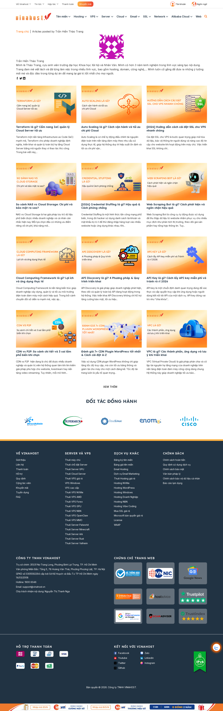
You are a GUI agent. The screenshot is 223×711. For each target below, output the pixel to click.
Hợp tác (52, 4)
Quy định (21, 478)
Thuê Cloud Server (75, 473)
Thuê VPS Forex (74, 501)
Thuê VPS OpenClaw (76, 515)
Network (159, 16)
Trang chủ (22, 31)
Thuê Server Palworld (77, 524)
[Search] (205, 16)
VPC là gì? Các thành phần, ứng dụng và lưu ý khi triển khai (176, 353)
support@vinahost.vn (34, 586)
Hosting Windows (123, 492)
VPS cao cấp (72, 487)
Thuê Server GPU (74, 469)
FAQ (18, 497)
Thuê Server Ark (74, 534)
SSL (145, 16)
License (118, 520)
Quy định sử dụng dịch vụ (177, 464)
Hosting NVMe (121, 483)
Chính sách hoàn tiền (174, 460)
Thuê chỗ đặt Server (76, 464)
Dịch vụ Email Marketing (126, 473)
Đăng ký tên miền (123, 460)
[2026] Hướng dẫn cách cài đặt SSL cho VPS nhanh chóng (176, 128)
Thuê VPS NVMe (74, 492)
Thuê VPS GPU (73, 506)
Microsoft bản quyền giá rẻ (128, 515)
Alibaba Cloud (180, 16)
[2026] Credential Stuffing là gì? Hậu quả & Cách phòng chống (110, 206)
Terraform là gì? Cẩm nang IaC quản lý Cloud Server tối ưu (43, 128)
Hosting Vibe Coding (125, 506)
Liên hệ (20, 464)
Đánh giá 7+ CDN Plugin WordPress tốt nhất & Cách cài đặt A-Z (111, 353)
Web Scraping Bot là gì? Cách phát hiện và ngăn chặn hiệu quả (176, 206)
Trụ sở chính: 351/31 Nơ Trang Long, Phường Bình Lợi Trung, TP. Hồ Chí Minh (56, 564)
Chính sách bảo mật (173, 469)
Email (133, 16)
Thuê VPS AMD (73, 497)
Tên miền (62, 16)
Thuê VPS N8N (73, 511)
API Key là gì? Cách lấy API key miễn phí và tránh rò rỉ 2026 (176, 279)
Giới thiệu (21, 460)
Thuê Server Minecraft (77, 529)
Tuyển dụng (22, 492)
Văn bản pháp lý (172, 473)
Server (106, 16)
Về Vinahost (22, 4)
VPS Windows (72, 483)
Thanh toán (68, 4)
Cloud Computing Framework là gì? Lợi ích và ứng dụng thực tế (45, 279)
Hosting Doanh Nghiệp (126, 497)
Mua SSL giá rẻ (122, 511)
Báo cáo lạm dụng (172, 483)
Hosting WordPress (124, 487)
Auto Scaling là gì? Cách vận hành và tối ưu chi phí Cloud (110, 128)
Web (198, 16)
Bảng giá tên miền (123, 464)
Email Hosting (121, 469)
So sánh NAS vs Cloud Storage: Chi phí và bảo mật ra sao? (44, 206)
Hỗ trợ (19, 473)
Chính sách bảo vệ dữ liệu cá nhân (181, 478)
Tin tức (38, 4)
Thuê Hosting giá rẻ (124, 478)
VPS (92, 16)
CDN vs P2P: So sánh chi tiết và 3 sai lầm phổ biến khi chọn (43, 353)
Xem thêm (110, 386)
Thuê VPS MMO (73, 520)
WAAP (117, 524)
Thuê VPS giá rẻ (74, 478)
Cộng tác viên (23, 483)
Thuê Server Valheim (76, 543)
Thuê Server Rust (74, 538)
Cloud (120, 16)
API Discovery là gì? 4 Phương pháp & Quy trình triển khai (110, 279)
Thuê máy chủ (72, 460)
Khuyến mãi (85, 4)
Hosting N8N (120, 501)
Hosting (79, 16)
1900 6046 (30, 582)
